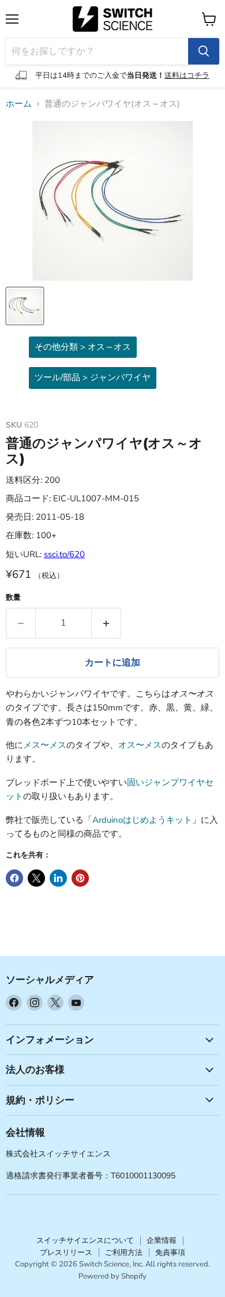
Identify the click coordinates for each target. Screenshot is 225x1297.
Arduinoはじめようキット (142, 820)
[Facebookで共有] (14, 878)
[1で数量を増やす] (106, 623)
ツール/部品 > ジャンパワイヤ (93, 377)
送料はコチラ (186, 75)
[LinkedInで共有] (58, 878)
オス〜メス (140, 745)
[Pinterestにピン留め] (80, 878)
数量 (13, 597)
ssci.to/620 (64, 554)
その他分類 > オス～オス (83, 347)
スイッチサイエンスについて (85, 1240)
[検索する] (203, 51)
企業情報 (162, 1240)
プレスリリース (66, 1252)
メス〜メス (44, 745)
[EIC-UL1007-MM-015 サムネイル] (24, 306)
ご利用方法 (123, 1252)
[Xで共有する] (36, 878)
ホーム (19, 104)
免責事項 (170, 1252)
